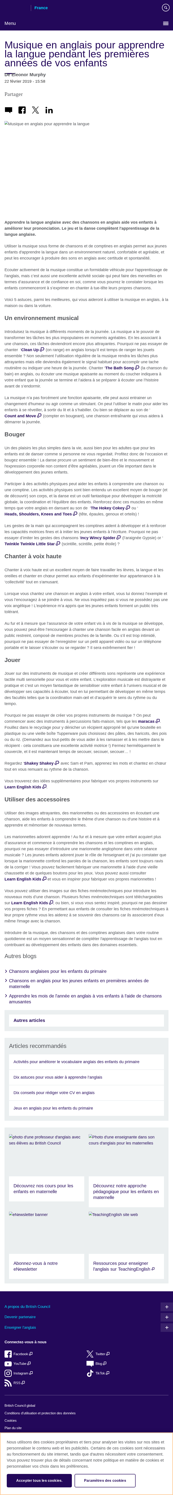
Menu (10, 23)
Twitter (101, 1354)
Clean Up (30, 350)
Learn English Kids (23, 787)
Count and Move (20, 416)
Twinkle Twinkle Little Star (30, 544)
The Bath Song (119, 368)
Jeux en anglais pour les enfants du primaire (53, 1108)
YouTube (20, 1363)
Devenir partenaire (20, 1317)
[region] (86, 1463)
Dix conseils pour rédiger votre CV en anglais (54, 1092)
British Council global (20, 1405)
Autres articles (29, 1020)
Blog (99, 1363)
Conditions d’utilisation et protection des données (40, 1413)
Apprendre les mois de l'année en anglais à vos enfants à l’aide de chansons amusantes (85, 998)
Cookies (11, 1420)
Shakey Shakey (39, 763)
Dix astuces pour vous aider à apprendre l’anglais (58, 1077)
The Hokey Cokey (108, 508)
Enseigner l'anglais (20, 1327)
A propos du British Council (27, 1307)
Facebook (21, 1354)
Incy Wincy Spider (97, 538)
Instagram (21, 1373)
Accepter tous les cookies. (39, 1480)
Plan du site (13, 1428)
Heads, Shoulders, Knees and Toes (38, 514)
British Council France (16, 8)
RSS (17, 1383)
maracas (146, 721)
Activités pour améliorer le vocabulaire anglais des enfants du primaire (76, 1062)
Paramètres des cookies (105, 1480)
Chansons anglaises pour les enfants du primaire (58, 971)
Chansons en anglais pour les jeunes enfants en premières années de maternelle (79, 983)
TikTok (101, 1373)
